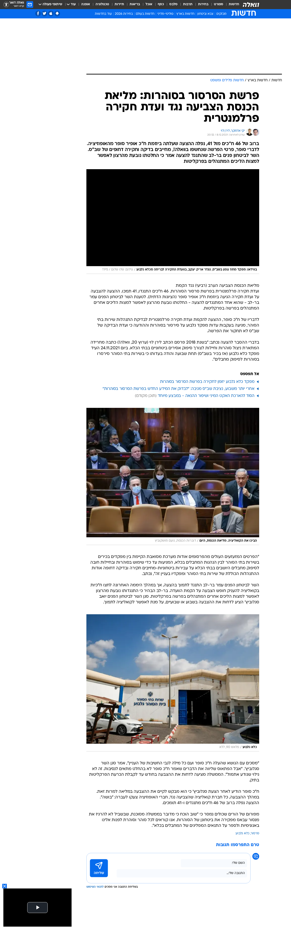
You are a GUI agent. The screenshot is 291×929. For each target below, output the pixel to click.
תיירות (119, 4)
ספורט (218, 4)
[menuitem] (231, 4)
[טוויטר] (44, 13)
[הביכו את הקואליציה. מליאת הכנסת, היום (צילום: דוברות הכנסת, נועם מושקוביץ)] (172, 476)
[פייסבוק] (38, 13)
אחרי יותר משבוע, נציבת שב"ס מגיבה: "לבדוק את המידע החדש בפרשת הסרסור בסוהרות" (178, 389)
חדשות (234, 4)
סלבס (173, 4)
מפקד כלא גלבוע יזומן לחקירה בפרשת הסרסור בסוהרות (207, 382)
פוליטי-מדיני (165, 13)
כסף (161, 4)
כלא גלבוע (242, 833)
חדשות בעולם (145, 13)
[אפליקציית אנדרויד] (57, 13)
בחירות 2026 (124, 13)
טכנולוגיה (102, 4)
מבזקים (221, 13)
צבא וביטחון (205, 13)
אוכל (149, 4)
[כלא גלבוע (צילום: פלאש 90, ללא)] (172, 682)
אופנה (85, 4)
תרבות (188, 4)
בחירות (203, 4)
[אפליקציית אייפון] (51, 13)
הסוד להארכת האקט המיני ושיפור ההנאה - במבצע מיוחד (206, 396)
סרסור (255, 833)
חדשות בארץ (185, 13)
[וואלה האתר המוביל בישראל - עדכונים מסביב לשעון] (251, 4)
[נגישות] (6, 4)
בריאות (135, 4)
